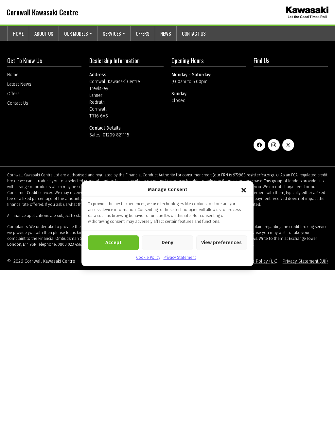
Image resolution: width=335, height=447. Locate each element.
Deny (167, 242)
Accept (113, 242)
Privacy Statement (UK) (305, 261)
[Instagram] (274, 145)
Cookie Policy (148, 257)
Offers (143, 33)
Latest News (19, 84)
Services (112, 33)
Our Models (76, 33)
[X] (288, 145)
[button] (243, 190)
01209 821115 (116, 135)
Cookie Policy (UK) (259, 261)
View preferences (221, 242)
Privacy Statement (180, 257)
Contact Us (194, 33)
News (165, 33)
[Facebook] (259, 145)
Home (18, 33)
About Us (43, 33)
